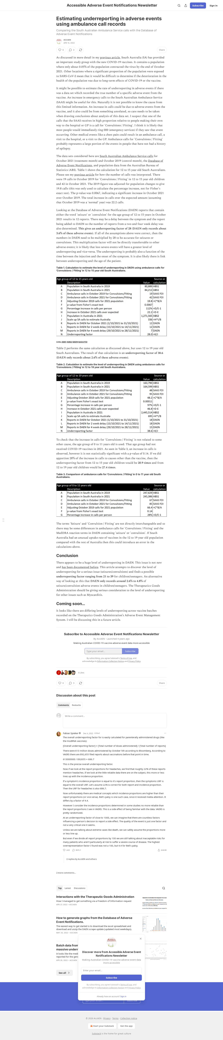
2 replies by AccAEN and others (81, 859)
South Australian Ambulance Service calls (126, 156)
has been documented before (80, 567)
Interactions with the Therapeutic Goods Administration (95, 897)
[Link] (52, 555)
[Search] (179, 5)
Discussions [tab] (79, 888)
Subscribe (198, 5)
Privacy (106, 1018)
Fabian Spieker (70, 733)
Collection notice (128, 1018)
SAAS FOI (82, 342)
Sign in (214, 5)
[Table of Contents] (3, 520)
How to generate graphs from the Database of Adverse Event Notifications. (94, 920)
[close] (140, 938)
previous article (110, 57)
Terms (115, 1018)
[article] (111, 903)
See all (62, 972)
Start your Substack (103, 1025)
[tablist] (69, 705)
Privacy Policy (134, 987)
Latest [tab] (68, 888)
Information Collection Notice (110, 987)
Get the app (126, 1025)
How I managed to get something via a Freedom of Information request (93, 900)
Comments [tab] (63, 705)
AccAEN (67, 40)
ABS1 (64, 342)
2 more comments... (66, 872)
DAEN (75, 342)
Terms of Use (126, 984)
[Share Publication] (186, 5)
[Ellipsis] (165, 733)
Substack (96, 1033)
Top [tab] (60, 888)
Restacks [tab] (76, 705)
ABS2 (69, 342)
